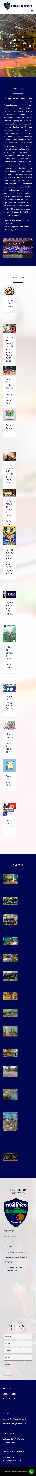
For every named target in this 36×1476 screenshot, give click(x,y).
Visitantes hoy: (8, 1457)
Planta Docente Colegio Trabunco (9, 743)
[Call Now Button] (31, 1472)
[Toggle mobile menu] (32, 11)
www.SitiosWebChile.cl (24, 1471)
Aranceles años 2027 (9, 781)
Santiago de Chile (10, 1270)
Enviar (8, 1373)
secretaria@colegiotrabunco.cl (15, 1257)
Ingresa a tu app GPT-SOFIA (9, 608)
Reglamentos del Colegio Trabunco (9, 474)
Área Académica (9, 428)
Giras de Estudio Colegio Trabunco (9, 657)
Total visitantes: (9, 1461)
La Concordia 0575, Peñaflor (14, 1267)
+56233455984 (10, 1242)
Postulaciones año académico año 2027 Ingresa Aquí (9, 561)
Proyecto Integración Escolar (9, 704)
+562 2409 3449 (10, 1236)
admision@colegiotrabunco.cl (15, 1252)
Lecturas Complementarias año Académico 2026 (9, 349)
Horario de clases (9, 303)
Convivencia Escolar (9, 825)
